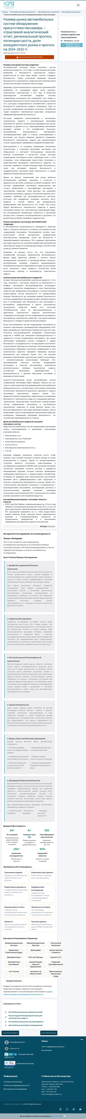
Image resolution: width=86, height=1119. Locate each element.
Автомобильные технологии (48, 12)
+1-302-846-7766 (51, 1089)
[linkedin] (60, 1109)
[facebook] (74, 1109)
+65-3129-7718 (51, 1092)
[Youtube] (80, 1109)
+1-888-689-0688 (54, 1087)
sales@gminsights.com (54, 1094)
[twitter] (67, 1109)
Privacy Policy (56, 1116)
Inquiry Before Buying (48, 1033)
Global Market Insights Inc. (13, 1104)
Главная (5, 12)
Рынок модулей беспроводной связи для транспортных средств (25, 1017)
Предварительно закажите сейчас (73, 45)
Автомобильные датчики (71, 12)
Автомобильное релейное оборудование (25, 1025)
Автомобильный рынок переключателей (25, 1012)
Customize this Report (10, 1033)
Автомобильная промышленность (23, 12)
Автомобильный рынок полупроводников (25, 1022)
